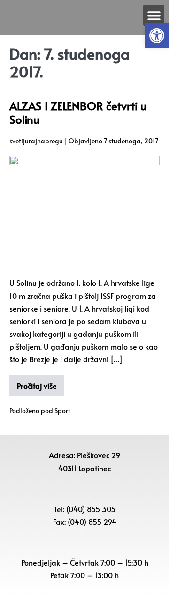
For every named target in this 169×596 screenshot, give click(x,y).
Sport (62, 410)
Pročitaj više (37, 385)
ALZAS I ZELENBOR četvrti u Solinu (77, 112)
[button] (157, 35)
